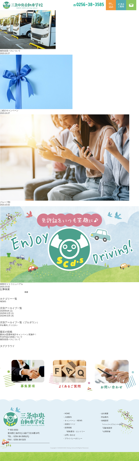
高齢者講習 (107, 428)
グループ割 (5, 202)
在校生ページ (70, 424)
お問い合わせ (70, 435)
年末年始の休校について (11, 337)
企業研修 (106, 431)
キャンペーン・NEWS (73, 421)
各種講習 (104, 421)
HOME (67, 413)
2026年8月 (6, 311)
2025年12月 (7, 313)
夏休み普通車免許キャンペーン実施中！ (18, 334)
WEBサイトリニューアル (11, 284)
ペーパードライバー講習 (113, 424)
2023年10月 (7, 316)
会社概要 (104, 413)
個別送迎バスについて (10, 51)
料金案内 (104, 417)
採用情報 (68, 428)
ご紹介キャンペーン (9, 110)
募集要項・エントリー (76, 431)
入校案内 (68, 417)
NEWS (3, 301)
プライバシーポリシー (73, 438)
